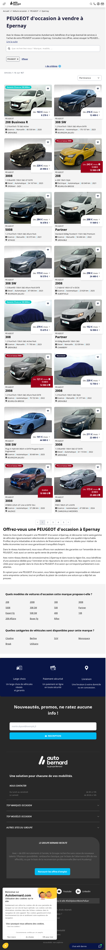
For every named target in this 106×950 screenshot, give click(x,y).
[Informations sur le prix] (49, 115)
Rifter (56, 618)
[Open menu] (4, 4)
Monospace (84, 638)
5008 (8, 607)
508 (56, 607)
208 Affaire (11, 618)
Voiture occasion (20, 11)
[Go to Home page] (15, 4)
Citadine (10, 638)
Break (8, 643)
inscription (54, 736)
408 (56, 613)
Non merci (11, 937)
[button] (5, 946)
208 (7, 602)
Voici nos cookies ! (13, 926)
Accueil (6, 11)
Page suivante (70, 522)
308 (56, 602)
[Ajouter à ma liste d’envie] (48, 88)
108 (80, 613)
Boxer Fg (34, 618)
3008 (80, 602)
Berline (33, 638)
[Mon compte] (98, 4)
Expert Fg (10, 613)
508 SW (33, 613)
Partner (82, 607)
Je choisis (30, 937)
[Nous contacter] (102, 4)
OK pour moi (48, 937)
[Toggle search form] (91, 4)
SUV (56, 638)
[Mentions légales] (49, 112)
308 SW (33, 607)
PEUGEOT (34, 11)
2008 (32, 602)
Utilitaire (34, 643)
